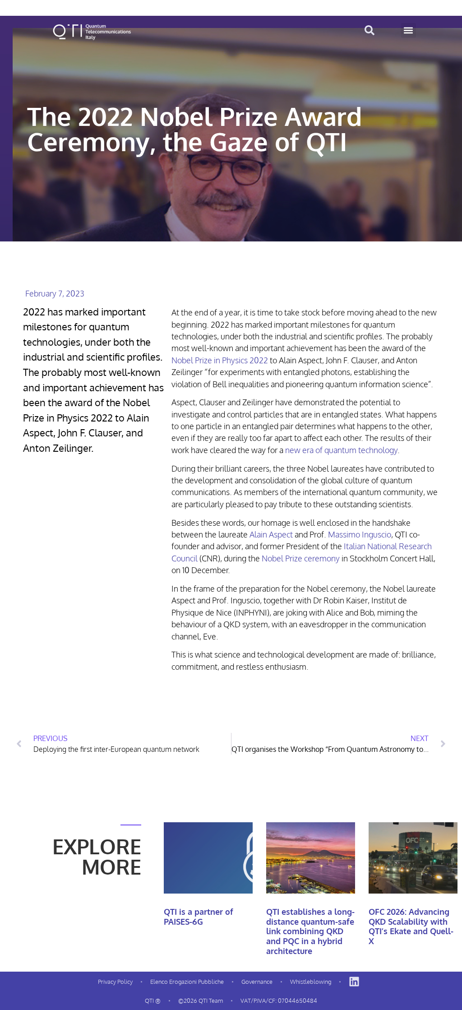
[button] (408, 30)
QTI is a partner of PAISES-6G (198, 917)
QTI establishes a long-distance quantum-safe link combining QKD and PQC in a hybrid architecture (310, 931)
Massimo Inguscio (359, 534)
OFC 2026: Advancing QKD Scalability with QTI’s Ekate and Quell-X (411, 926)
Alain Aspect (272, 534)
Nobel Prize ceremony (301, 558)
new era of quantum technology (341, 450)
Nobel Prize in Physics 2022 (219, 360)
